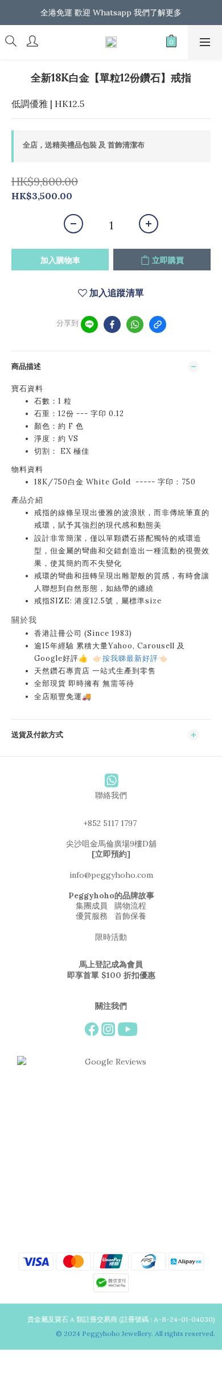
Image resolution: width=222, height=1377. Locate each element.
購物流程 (130, 906)
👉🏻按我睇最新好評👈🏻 (130, 658)
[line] (89, 324)
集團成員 (92, 906)
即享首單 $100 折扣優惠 (111, 975)
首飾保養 (130, 916)
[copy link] (157, 324)
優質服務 (92, 916)
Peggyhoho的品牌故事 (111, 895)
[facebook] (112, 324)
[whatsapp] (134, 324)
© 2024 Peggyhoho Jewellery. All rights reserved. (136, 1333)
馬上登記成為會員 (111, 964)
